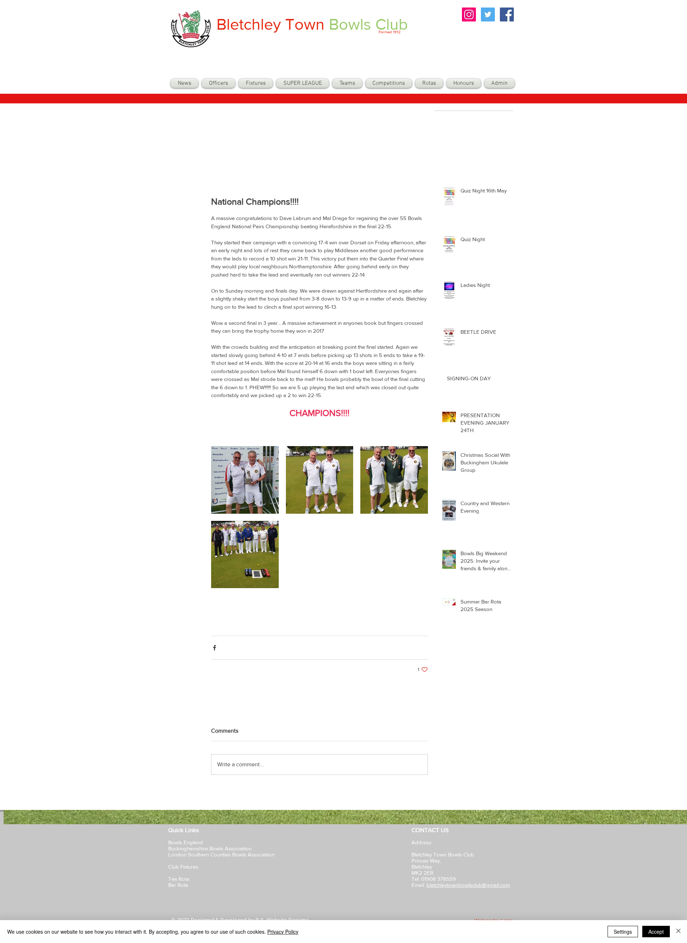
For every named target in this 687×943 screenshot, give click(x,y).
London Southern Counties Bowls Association (221, 854)
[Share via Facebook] (214, 647)
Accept (656, 931)
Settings (623, 931)
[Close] (678, 931)
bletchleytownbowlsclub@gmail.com (468, 885)
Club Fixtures (184, 867)
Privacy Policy (282, 931)
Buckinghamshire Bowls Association (210, 848)
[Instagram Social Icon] (469, 14)
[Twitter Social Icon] (488, 14)
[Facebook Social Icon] (507, 14)
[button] (347, 83)
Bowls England (185, 842)
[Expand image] (245, 480)
